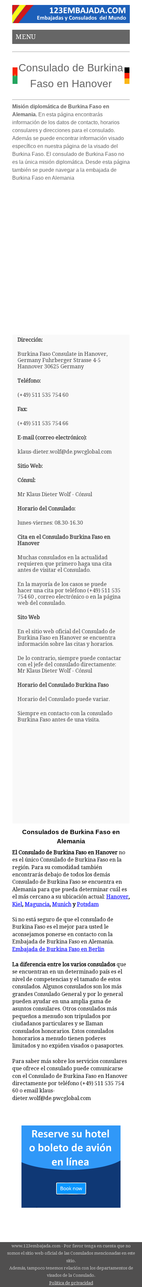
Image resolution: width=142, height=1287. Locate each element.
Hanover (117, 897)
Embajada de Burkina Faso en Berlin (58, 949)
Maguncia (37, 904)
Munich (61, 904)
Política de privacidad (71, 1282)
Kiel (17, 904)
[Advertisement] (71, 255)
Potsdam (88, 904)
